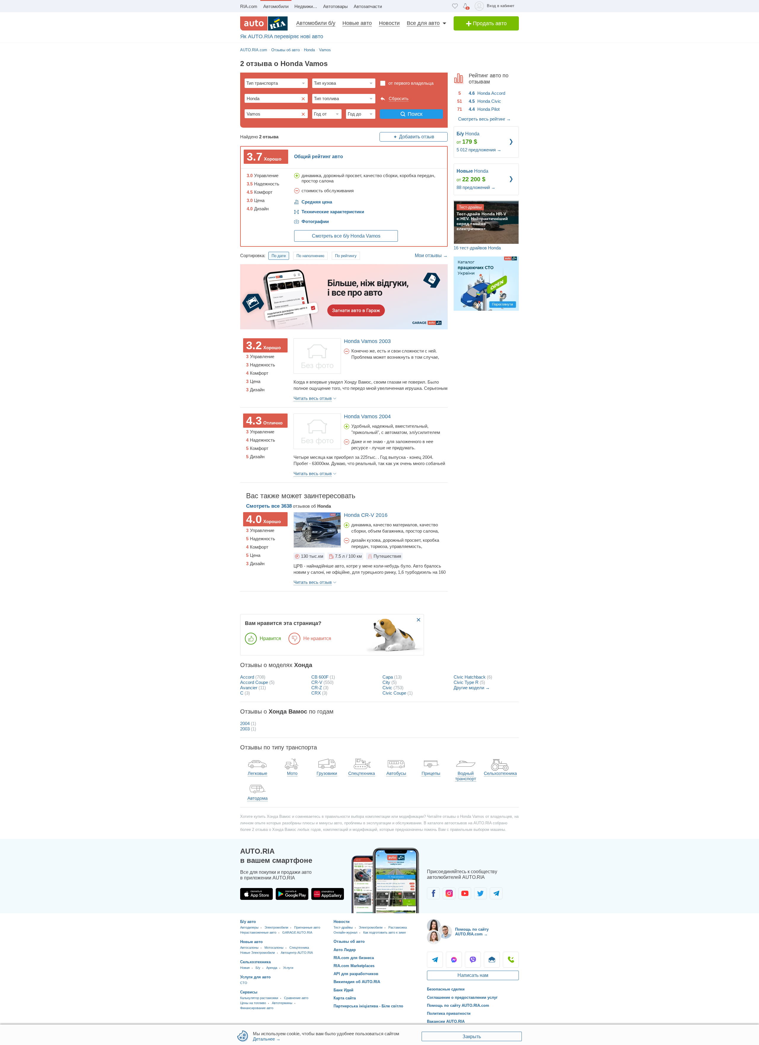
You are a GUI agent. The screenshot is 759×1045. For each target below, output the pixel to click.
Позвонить (511, 960)
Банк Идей (343, 990)
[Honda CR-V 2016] (317, 530)
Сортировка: (252, 255)
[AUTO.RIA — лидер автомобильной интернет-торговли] (264, 23)
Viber (473, 960)
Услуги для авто (255, 977)
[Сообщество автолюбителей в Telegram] (496, 893)
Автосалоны (249, 947)
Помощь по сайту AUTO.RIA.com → (472, 931)
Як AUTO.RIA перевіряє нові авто (281, 36)
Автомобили (275, 6)
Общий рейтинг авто (318, 156)
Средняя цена (317, 201)
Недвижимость (307, 6)
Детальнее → (266, 1038)
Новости (389, 23)
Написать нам (472, 975)
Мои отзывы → (431, 255)
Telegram (435, 960)
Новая (245, 967)
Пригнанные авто (307, 927)
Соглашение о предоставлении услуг (462, 997)
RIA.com (248, 6)
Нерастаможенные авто (258, 932)
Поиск (415, 114)
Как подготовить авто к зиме (384, 932)
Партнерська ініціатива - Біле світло (368, 1006)
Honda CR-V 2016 (366, 515)
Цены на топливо (253, 1003)
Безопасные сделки (446, 989)
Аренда (271, 967)
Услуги (288, 967)
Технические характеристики (333, 211)
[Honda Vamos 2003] (317, 356)
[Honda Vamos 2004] (317, 431)
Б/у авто (248, 921)
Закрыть (472, 1036)
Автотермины (282, 1003)
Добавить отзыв (416, 136)
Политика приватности (449, 1013)
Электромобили (276, 927)
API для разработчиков (356, 974)
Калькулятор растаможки (259, 998)
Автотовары (335, 6)
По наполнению (310, 256)
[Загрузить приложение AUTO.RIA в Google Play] (292, 894)
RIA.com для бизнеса (354, 958)
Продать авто (489, 23)
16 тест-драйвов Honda (477, 247)
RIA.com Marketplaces (354, 966)
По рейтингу (346, 256)
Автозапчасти (368, 6)
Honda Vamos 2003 (367, 341)
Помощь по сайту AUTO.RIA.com (458, 1005)
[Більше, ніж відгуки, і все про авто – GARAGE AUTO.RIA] (344, 296)
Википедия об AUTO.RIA (357, 982)
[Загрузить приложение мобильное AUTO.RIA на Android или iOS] (385, 880)
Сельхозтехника (255, 962)
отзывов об (288, 506)
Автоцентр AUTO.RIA (297, 952)
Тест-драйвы (343, 927)
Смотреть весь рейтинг (484, 118)
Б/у (258, 967)
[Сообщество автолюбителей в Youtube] (464, 893)
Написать (492, 960)
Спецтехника (299, 947)
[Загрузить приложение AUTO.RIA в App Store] (256, 894)
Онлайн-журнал (345, 932)
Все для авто (423, 23)
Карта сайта (345, 998)
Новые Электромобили (257, 952)
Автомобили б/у (315, 23)
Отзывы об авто (349, 941)
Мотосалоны (273, 947)
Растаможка (397, 927)
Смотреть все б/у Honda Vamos (346, 235)
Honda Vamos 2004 (367, 416)
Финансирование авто (256, 1008)
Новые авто (357, 23)
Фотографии (315, 221)
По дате (279, 256)
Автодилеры (249, 927)
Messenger (454, 960)
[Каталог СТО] (486, 283)
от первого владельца (410, 83)
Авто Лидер (345, 950)
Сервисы (248, 992)
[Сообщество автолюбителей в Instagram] (449, 893)
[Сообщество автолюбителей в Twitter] (480, 893)
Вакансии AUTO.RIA (446, 1021)
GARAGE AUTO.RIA (297, 932)
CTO (243, 983)
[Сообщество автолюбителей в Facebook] (433, 893)
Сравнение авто (296, 998)
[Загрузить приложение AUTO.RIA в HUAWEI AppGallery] (327, 894)
